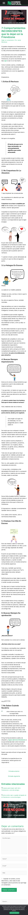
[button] (26, 3)
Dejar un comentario (7, 40)
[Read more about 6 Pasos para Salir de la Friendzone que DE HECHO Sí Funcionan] (14, 789)
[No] (26, 909)
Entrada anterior (14, 771)
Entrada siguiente (14, 776)
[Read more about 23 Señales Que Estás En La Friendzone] (14, 809)
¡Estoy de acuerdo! (14, 912)
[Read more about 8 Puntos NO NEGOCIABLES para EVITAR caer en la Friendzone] (14, 796)
